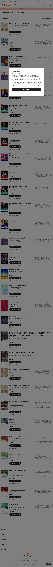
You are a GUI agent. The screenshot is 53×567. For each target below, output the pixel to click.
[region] (26, 82)
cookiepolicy (36, 85)
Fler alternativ (26, 93)
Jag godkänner (26, 89)
